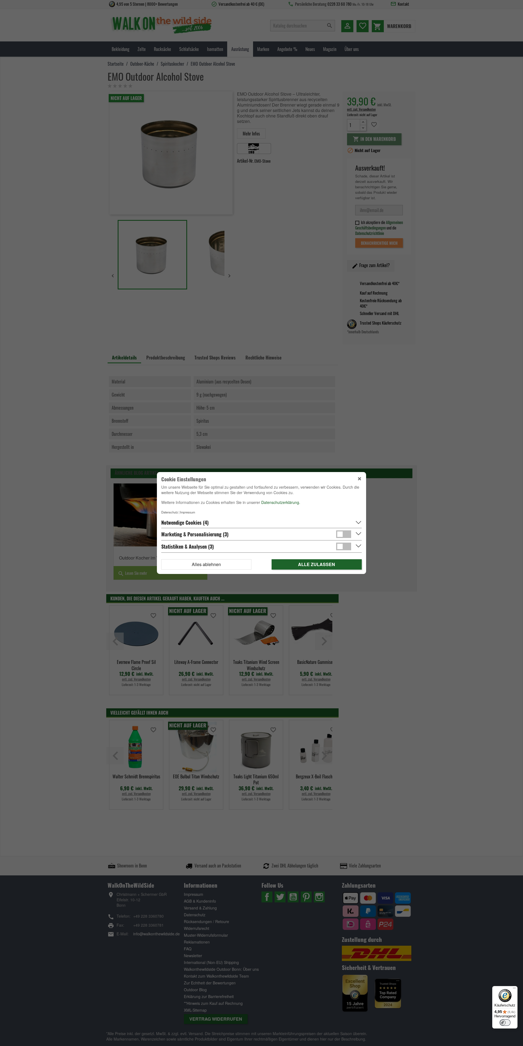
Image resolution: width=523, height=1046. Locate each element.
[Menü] (514, 989)
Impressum (187, 512)
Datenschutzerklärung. (280, 502)
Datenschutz (169, 512)
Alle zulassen (316, 564)
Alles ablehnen (206, 564)
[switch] (505, 1022)
